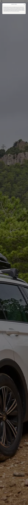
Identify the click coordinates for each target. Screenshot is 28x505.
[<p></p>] (24, 4)
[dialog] (14, 252)
